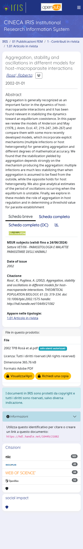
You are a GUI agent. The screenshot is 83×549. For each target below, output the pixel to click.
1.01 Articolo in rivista (22, 46)
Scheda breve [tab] (20, 216)
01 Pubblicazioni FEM (27, 41)
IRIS (5, 41)
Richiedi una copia (55, 376)
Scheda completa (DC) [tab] (28, 224)
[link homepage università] (51, 7)
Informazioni (18, 416)
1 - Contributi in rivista (63, 41)
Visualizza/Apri (20, 376)
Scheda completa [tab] (54, 216)
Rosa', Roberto (19, 75)
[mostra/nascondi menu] (79, 8)
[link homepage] (14, 7)
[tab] (57, 225)
